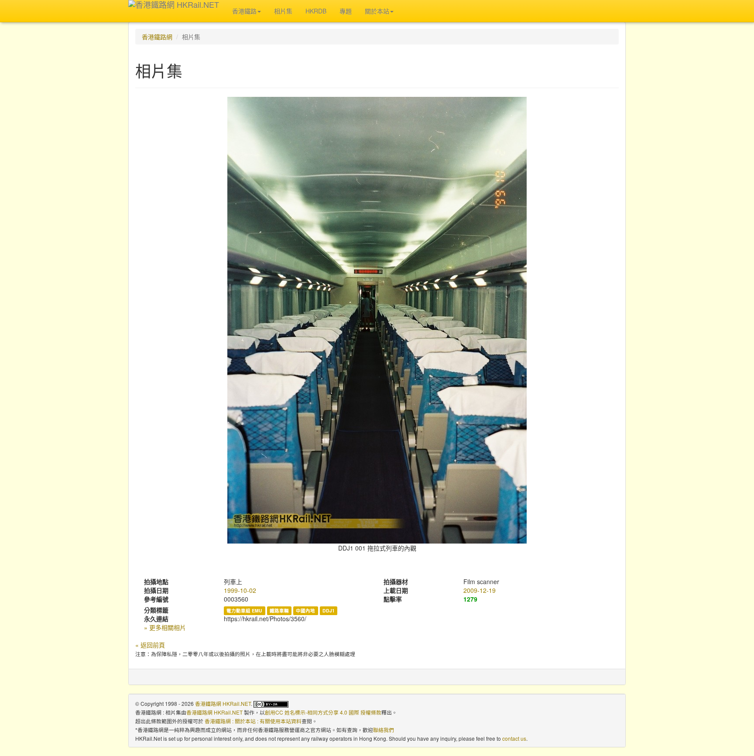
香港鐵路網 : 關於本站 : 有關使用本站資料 (253, 721)
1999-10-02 (240, 590)
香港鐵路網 (157, 36)
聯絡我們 (383, 729)
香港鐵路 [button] (244, 11)
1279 (470, 599)
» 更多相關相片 (165, 627)
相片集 (283, 11)
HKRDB (315, 11)
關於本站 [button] (377, 11)
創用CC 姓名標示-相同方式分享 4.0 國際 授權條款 (323, 712)
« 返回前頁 (150, 644)
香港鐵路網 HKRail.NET (223, 703)
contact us (514, 738)
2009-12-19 (479, 590)
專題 (345, 11)
